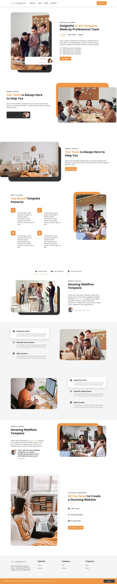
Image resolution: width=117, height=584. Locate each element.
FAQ (63, 565)
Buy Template (65, 58)
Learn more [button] (51, 581)
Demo (87, 568)
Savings (40, 568)
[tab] (63, 35)
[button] (33, 3)
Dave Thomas (21, 458)
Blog (87, 565)
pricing (46, 3)
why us (40, 3)
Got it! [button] (109, 581)
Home (39, 565)
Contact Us (101, 3)
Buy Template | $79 (75, 527)
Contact (64, 568)
